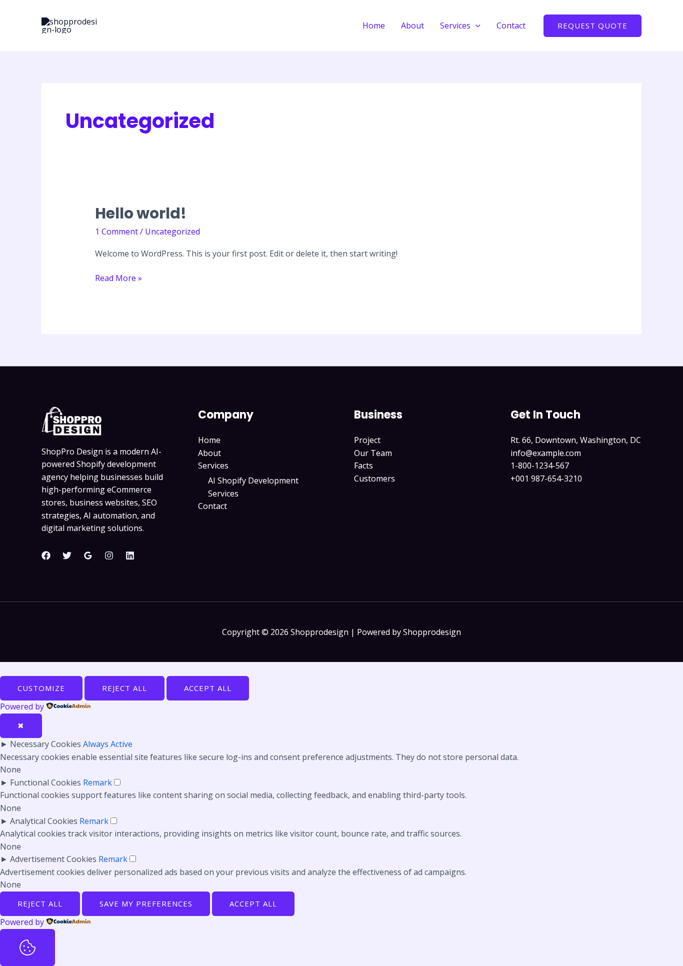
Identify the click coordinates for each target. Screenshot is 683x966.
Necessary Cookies (45, 744)
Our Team (373, 453)
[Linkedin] (130, 555)
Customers (374, 478)
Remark (97, 782)
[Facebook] (46, 555)
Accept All (208, 688)
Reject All (124, 688)
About (412, 25)
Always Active (107, 744)
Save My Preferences (146, 903)
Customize (41, 688)
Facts (363, 465)
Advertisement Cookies (53, 859)
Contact (511, 25)
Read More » (118, 278)
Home (373, 25)
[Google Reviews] (88, 555)
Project (367, 440)
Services (455, 25)
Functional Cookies (45, 782)
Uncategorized (172, 231)
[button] (475, 25)
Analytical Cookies (44, 821)
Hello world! (140, 213)
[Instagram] (109, 555)
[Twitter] (67, 555)
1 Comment (116, 231)
